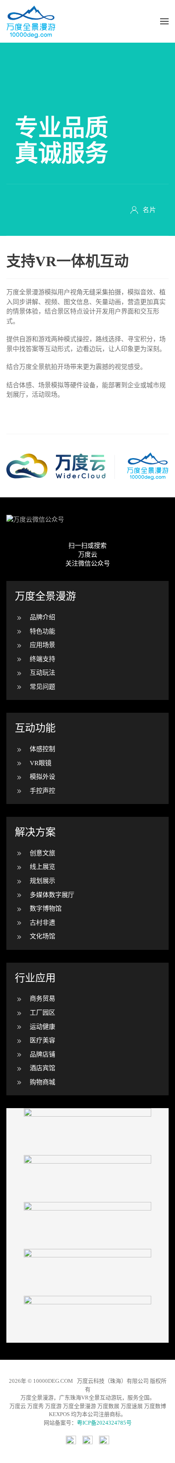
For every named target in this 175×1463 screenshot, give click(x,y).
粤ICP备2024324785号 (104, 1422)
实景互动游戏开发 (87, 1225)
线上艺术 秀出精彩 (87, 1319)
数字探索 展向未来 (87, 1131)
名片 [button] (149, 209)
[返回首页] (31, 21)
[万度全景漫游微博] (87, 1440)
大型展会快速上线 (87, 1178)
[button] (164, 21)
